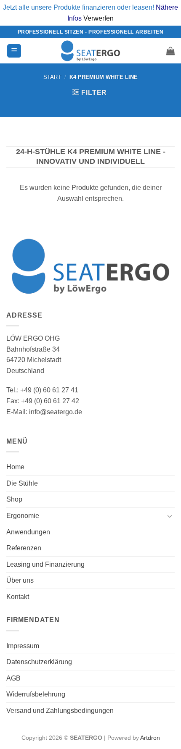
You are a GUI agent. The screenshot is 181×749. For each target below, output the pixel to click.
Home (15, 466)
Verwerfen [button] (98, 18)
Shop (14, 499)
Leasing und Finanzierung (45, 564)
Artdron (150, 737)
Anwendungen (28, 532)
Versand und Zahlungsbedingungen (60, 710)
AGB (13, 678)
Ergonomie (22, 515)
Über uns (20, 580)
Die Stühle (22, 483)
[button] (14, 51)
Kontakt (17, 596)
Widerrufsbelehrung (35, 694)
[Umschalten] (170, 516)
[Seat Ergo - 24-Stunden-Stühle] (90, 50)
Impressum (22, 645)
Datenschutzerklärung (39, 661)
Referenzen (23, 548)
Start (52, 77)
